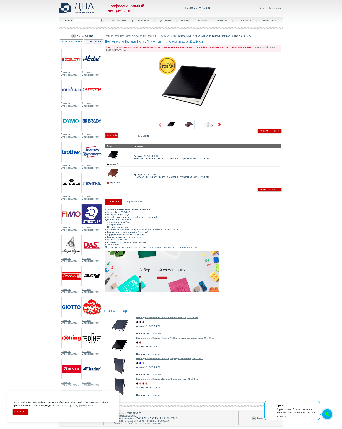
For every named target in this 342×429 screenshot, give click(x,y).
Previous (160, 124)
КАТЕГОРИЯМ (94, 41)
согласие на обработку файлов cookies (75, 405)
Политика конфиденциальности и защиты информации (142, 421)
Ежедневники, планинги (145, 36)
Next (219, 124)
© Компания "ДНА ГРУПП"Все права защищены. (127, 414)
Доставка (166, 21)
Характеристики (135, 202)
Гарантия (222, 21)
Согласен (20, 411)
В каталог (66, 72)
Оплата (185, 21)
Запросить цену (269, 131)
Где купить (245, 21)
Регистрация (274, 8)
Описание (114, 202)
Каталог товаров (123, 36)
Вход (261, 8)
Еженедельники (167, 36)
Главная (109, 36)
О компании (119, 21)
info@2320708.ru (170, 418)
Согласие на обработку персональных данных (137, 423)
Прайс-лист (269, 21)
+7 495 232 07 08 (197, 8)
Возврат (202, 21)
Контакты (143, 21)
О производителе (70, 75)
